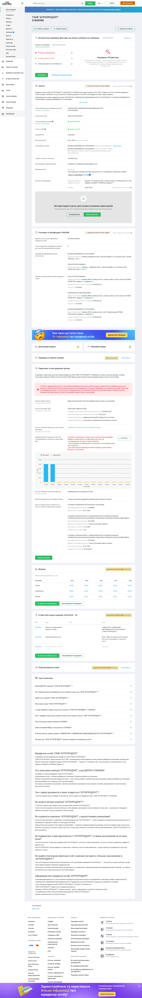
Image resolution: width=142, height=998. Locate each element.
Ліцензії (9, 39)
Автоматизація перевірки (80, 938)
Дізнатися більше (116, 335)
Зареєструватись (92, 214)
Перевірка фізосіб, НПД (79, 925)
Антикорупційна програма (33, 980)
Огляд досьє (10, 15)
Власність (9, 22)
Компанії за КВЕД (54, 964)
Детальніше (117, 146)
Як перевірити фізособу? (79, 966)
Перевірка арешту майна (80, 975)
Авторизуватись (74, 214)
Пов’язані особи (11, 49)
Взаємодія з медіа (54, 932)
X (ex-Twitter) (32, 935)
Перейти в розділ (44, 558)
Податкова (9, 43)
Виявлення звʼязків (78, 942)
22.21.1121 (38, 627)
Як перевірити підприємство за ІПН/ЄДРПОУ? (82, 970)
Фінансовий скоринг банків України (80, 950)
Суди (8, 36)
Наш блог (51, 947)
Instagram (31, 932)
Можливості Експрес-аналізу (62, 75)
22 (81, 269)
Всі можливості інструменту (72, 603)
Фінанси (8, 18)
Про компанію (53, 925)
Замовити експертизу (126, 29)
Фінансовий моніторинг (79, 928)
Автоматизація (10, 56)
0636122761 (89, 187)
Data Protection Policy (33, 965)
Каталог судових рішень (53, 968)
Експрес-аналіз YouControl (80, 945)
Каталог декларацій (55, 982)
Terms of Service (33, 957)
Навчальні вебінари (55, 938)
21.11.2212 (38, 637)
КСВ (49, 951)
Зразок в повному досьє (48, 603)
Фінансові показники (78, 935)
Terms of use (32, 961)
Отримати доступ (112, 358)
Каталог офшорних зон (56, 973)
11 (79, 259)
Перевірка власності (78, 932)
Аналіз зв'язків (10, 46)
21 (84, 298)
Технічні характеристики (34, 974)
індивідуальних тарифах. (112, 9)
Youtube (31, 928)
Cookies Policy (33, 970)
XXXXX (71, 585)
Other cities (35, 909)
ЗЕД (7, 53)
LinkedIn (31, 925)
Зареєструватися (107, 994)
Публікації (10, 32)
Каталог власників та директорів (55, 977)
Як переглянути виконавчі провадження (80, 961)
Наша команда (53, 928)
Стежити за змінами (43, 29)
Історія (8, 25)
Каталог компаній (54, 960)
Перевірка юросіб (77, 921)
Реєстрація (128, 3)
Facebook (31, 921)
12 (86, 269)
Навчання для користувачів (53, 943)
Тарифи (50, 921)
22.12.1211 (38, 646)
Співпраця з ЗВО (53, 935)
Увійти (112, 3)
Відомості (9, 29)
